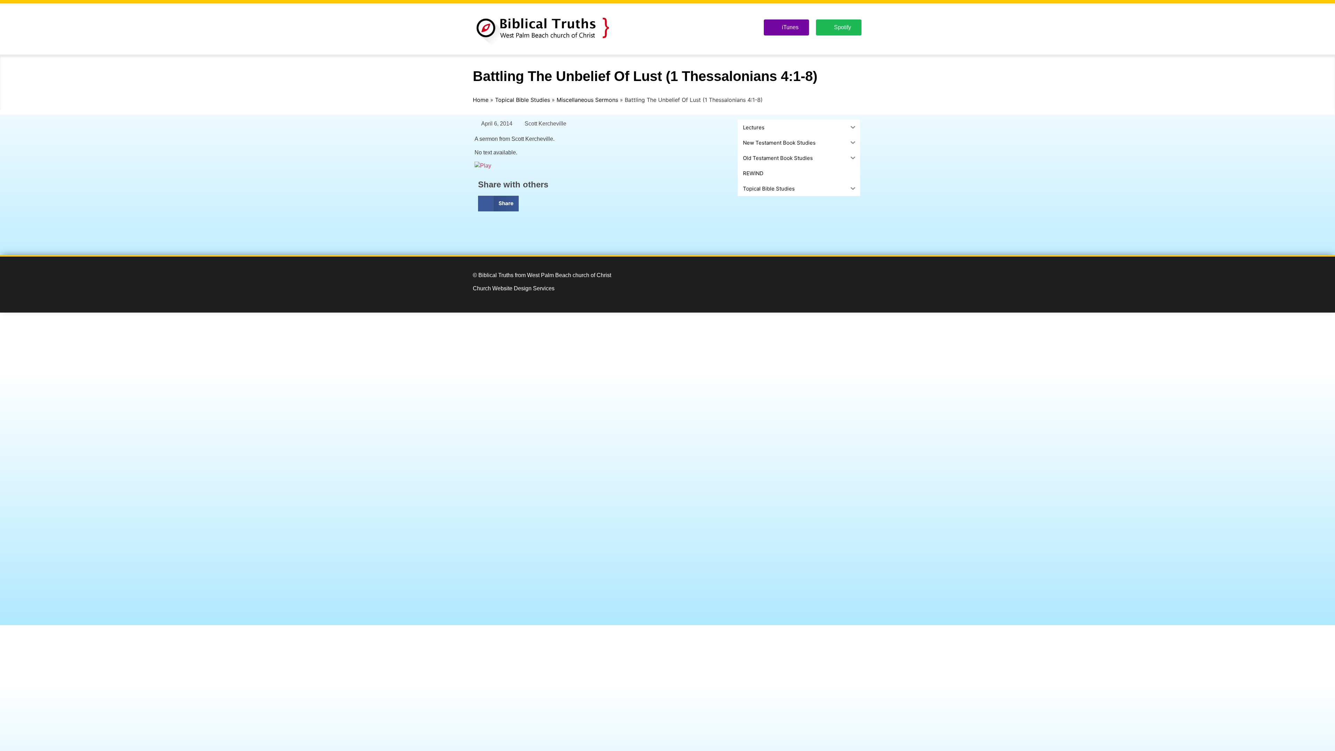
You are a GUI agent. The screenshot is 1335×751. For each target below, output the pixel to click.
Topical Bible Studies (522, 99)
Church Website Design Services (514, 288)
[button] (498, 203)
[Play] (483, 166)
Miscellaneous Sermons (587, 99)
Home (480, 99)
